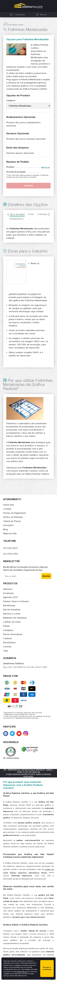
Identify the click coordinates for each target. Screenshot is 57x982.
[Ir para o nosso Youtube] (19, 733)
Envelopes (8, 593)
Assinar (46, 576)
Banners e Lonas (11, 613)
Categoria (10, 100)
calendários (33, 872)
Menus (43, 14)
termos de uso (22, 972)
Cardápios (8, 630)
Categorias (19, 14)
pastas (44, 872)
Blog (5, 529)
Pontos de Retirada (13, 517)
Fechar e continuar (46, 968)
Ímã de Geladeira (11, 609)
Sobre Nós (8, 504)
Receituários (9, 642)
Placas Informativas (12, 634)
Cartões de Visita (12, 622)
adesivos (22, 872)
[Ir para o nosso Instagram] (25, 733)
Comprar (28, 185)
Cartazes (7, 638)
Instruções (8, 525)
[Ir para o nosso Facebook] (5, 733)
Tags (5, 650)
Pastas (6, 626)
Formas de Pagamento (14, 513)
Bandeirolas (9, 605)
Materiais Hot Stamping (14, 617)
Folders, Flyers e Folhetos (16, 601)
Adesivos (8, 589)
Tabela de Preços (12, 521)
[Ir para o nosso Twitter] (12, 733)
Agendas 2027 (10, 597)
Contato (7, 509)
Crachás (7, 646)
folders (13, 872)
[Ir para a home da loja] (28, 6)
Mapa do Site (10, 533)
